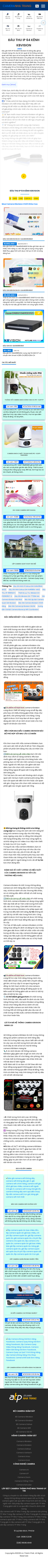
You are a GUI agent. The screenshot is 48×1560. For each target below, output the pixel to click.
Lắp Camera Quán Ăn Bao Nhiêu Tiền (24, 1259)
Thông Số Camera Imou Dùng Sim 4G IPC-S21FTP (24, 400)
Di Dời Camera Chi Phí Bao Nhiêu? (24, 1313)
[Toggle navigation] (43, 6)
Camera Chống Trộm (24, 1481)
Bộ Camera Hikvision (24, 1416)
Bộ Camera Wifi (24, 1428)
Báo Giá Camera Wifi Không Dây (24, 1204)
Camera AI (24, 1469)
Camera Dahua (24, 1449)
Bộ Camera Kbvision (24, 1420)
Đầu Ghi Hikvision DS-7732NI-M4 (27, 596)
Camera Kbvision (24, 1445)
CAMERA (17, 6)
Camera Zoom (24, 1477)
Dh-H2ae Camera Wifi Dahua (24, 510)
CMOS (15, 198)
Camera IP (24, 1473)
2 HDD (21, 198)
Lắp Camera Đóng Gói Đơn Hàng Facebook (24, 1367)
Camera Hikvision (24, 1441)
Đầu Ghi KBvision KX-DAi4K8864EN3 (18, 290)
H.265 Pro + (28, 198)
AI (10, 198)
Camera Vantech (24, 1452)
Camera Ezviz (24, 1460)
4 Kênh (36, 198)
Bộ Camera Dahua (24, 1424)
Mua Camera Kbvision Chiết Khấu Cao (20, 204)
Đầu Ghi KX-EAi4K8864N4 (13, 346)
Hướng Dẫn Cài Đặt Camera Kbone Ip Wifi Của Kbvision (22, 608)
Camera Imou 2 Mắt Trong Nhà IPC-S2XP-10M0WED (24, 454)
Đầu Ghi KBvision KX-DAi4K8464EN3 (18, 239)
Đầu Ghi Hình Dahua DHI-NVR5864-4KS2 (24, 589)
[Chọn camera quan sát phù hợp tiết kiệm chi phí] (43, 23)
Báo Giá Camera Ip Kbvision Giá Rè (21, 606)
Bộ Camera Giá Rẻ (24, 1432)
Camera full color (24, 1485)
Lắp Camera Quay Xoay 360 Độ (24, 564)
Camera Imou (24, 1456)
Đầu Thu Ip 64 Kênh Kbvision (25, 190)
